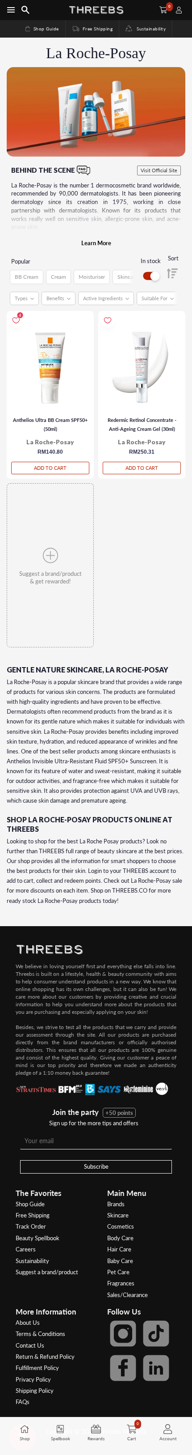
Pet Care (118, 1272)
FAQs (22, 1401)
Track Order (31, 1226)
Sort (173, 258)
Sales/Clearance (127, 1294)
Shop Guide (41, 28)
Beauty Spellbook (37, 1238)
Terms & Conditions (40, 1333)
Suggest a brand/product (47, 1272)
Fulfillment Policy (37, 1367)
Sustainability (149, 28)
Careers (26, 1249)
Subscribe (96, 1166)
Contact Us (30, 1345)
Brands (116, 1204)
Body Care (120, 1238)
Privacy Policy (33, 1379)
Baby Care (120, 1260)
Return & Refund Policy (45, 1356)
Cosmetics (120, 1226)
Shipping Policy (35, 1390)
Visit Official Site (159, 170)
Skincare (118, 1215)
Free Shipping (92, 28)
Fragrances (120, 1283)
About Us (28, 1322)
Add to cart (50, 468)
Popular (20, 261)
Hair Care (119, 1249)
